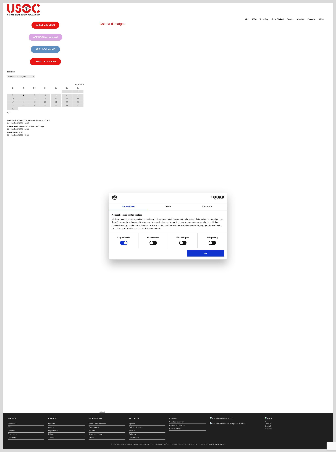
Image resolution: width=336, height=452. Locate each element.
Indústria (92, 431)
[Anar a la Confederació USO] (221, 418)
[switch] (153, 243)
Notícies (132, 431)
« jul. (9, 113)
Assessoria (12, 424)
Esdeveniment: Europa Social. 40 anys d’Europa (25, 126)
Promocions (12, 434)
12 (34, 99)
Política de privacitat (177, 425)
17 (13, 102)
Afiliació (51, 438)
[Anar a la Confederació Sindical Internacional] (268, 423)
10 (13, 99)
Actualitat (300, 19)
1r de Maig (264, 19)
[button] (329, 19)
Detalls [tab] (168, 206)
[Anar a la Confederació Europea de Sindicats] (228, 424)
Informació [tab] (207, 206)
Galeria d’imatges (135, 427)
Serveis (290, 19)
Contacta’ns (12, 438)
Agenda (132, 424)
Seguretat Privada (95, 434)
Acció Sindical (278, 19)
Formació (311, 19)
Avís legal (173, 418)
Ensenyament (94, 427)
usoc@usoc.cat (219, 444)
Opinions (132, 434)
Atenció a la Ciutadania (97, 424)
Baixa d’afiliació (175, 429)
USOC (254, 19)
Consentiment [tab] (128, 206)
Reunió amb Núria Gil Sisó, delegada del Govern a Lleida (28, 120)
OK (205, 253)
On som (51, 427)
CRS (9, 427)
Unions (51, 434)
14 (56, 99)
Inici (246, 19)
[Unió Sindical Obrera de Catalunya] (23, 9)
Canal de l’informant (176, 422)
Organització (53, 431)
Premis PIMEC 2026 (15, 132)
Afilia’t (321, 19)
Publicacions (134, 438)
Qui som (51, 424)
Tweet (102, 411)
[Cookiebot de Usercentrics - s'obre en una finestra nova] (212, 198)
